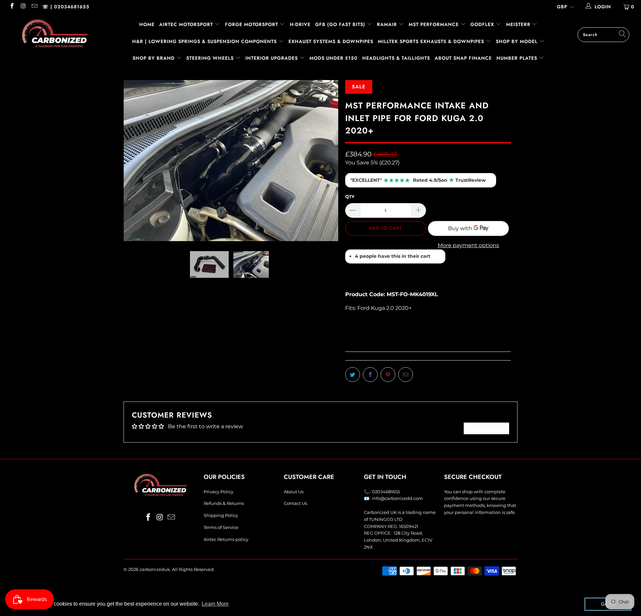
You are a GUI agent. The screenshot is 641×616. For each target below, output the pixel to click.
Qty (350, 196)
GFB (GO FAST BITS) (341, 24)
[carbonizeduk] (54, 33)
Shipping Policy (221, 515)
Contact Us (295, 503)
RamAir (388, 24)
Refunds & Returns (224, 503)
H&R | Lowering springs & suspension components (205, 41)
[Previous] (135, 154)
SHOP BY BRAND (154, 58)
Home (147, 24)
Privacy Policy (218, 491)
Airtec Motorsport (186, 24)
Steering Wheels (210, 58)
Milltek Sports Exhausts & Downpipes (432, 41)
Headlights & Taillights (396, 58)
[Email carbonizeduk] (34, 7)
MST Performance (434, 24)
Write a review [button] (486, 428)
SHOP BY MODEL (517, 41)
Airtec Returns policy (226, 539)
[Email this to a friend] (405, 374)
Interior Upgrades (272, 58)
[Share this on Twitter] (352, 374)
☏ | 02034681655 (65, 6)
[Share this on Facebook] (370, 374)
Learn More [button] (215, 604)
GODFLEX (483, 24)
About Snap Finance (463, 58)
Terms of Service (221, 527)
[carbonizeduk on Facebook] (11, 7)
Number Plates (517, 58)
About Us (293, 491)
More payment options (468, 245)
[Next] (327, 154)
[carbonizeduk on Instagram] (23, 7)
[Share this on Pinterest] (388, 374)
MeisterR (519, 24)
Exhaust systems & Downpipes (330, 41)
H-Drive (300, 24)
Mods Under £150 (333, 58)
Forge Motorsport (251, 24)
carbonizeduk (155, 569)
